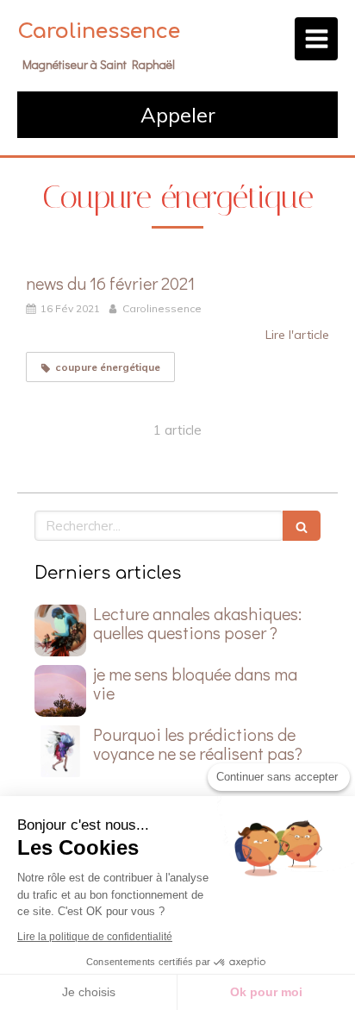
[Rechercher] (302, 526)
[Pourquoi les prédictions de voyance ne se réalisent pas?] (60, 751)
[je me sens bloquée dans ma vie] (60, 691)
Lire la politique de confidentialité (94, 937)
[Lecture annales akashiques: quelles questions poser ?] (60, 630)
